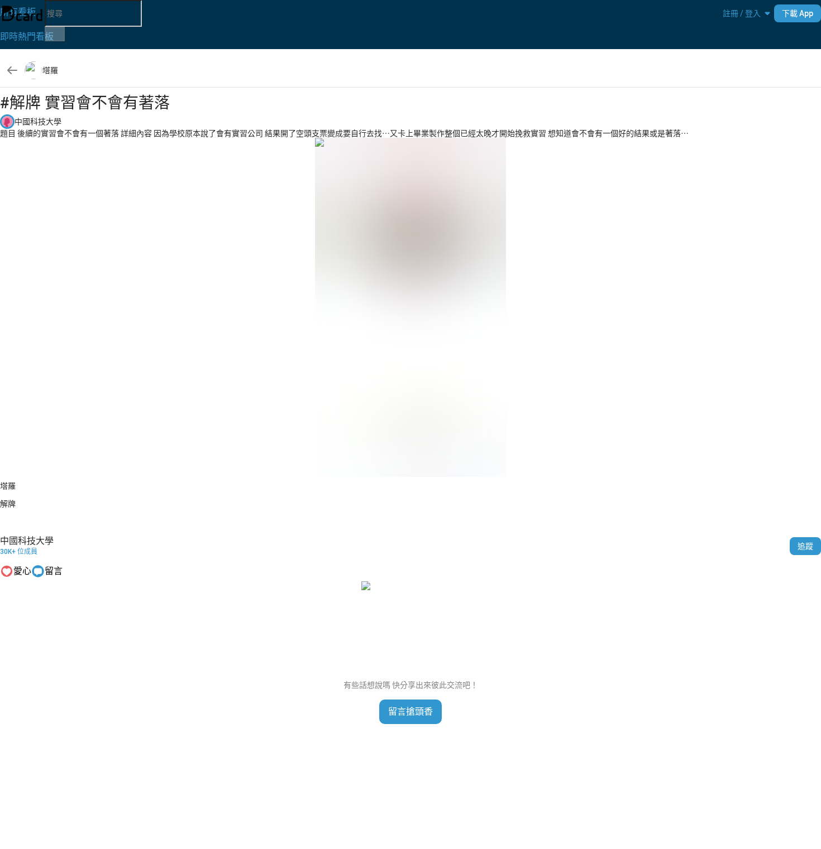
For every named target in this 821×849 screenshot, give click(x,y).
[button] (742, 13)
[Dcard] (22, 13)
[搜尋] (55, 34)
